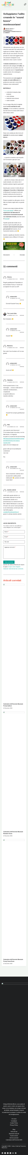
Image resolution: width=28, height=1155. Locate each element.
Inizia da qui (14, 1131)
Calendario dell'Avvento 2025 (14, 1140)
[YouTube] (7, 1153)
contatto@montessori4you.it (11, 512)
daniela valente (11, 490)
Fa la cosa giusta (8, 210)
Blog (14, 1129)
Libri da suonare (13, 1138)
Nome (6, 531)
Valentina (10, 380)
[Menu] (25, 4)
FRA (8, 424)
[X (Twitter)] (10, 1153)
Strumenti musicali (16, 31)
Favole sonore (14, 1135)
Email (6, 536)
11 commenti (6, 32)
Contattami (14, 1121)
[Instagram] (5, 1153)
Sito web (6, 541)
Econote (7, 218)
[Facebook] (2, 1153)
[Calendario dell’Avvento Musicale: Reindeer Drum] (14, 770)
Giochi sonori (6, 31)
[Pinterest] (15, 1153)
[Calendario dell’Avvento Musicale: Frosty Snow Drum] (14, 898)
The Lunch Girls (12, 313)
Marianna (10, 345)
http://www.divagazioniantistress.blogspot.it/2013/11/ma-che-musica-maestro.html (13, 440)
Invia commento (9, 562)
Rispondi (22, 279)
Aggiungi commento (9, 547)
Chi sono (14, 1118)
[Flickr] (13, 1153)
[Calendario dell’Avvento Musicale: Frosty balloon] (14, 642)
